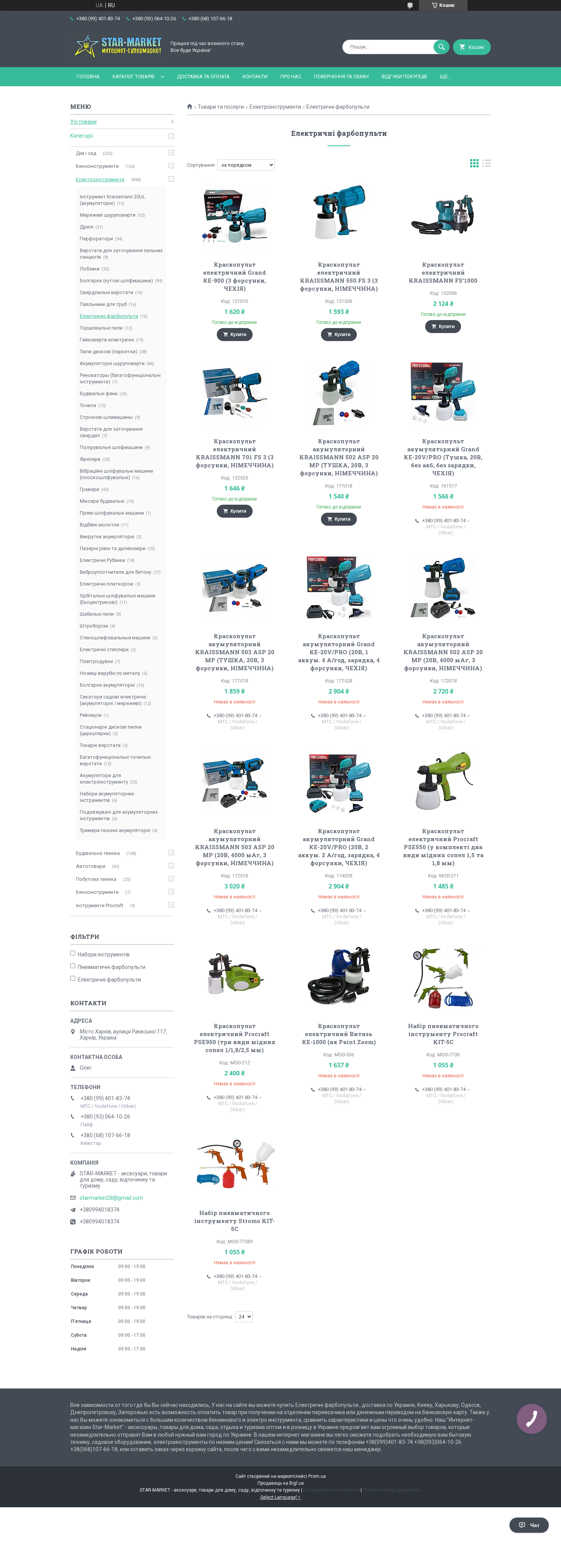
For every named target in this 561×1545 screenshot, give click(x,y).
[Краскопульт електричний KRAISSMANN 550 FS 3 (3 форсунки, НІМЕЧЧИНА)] (339, 216)
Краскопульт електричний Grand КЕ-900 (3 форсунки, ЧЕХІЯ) (234, 276)
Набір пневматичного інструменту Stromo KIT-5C (234, 1221)
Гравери (89, 489)
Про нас (290, 76)
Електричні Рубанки (102, 560)
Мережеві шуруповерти (107, 215)
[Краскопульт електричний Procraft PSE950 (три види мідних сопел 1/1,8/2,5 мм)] (234, 977)
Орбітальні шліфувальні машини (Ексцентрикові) (117, 599)
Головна (88, 76)
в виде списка (486, 165)
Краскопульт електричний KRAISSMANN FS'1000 (443, 272)
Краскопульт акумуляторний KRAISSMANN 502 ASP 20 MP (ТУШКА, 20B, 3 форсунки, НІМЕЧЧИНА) (339, 457)
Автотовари (90, 866)
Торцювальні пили (101, 328)
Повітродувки (96, 661)
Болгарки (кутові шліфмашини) (116, 280)
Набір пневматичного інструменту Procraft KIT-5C (443, 1034)
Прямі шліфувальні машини (112, 513)
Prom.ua (317, 1476)
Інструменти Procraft (99, 905)
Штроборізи (94, 626)
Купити (238, 334)
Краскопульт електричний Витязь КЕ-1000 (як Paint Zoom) (339, 1034)
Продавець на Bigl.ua (281, 1483)
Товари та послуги (221, 107)
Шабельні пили (97, 614)
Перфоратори (96, 238)
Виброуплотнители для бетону (115, 572)
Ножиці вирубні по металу (110, 673)
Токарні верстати (100, 745)
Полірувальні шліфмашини (111, 447)
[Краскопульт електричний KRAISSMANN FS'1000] (443, 216)
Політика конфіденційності (392, 1490)
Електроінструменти (275, 107)
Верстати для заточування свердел (111, 432)
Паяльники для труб (103, 304)
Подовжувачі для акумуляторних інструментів (119, 815)
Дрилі (87, 227)
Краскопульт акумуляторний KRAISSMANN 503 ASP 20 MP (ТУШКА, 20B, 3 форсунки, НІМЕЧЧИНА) (234, 652)
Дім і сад (86, 153)
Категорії (81, 136)
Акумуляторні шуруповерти (112, 363)
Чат (535, 1525)
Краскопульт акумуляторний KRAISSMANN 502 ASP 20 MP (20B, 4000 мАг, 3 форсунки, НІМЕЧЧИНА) (443, 652)
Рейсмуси (91, 715)
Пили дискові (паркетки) (108, 351)
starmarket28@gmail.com (111, 1198)
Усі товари (83, 122)
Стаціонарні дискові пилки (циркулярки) (111, 730)
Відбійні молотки (99, 525)
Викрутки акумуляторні (107, 536)
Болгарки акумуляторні (107, 685)
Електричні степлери (104, 649)
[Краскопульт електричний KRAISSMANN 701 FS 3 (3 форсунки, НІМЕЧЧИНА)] (234, 392)
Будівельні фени (99, 393)
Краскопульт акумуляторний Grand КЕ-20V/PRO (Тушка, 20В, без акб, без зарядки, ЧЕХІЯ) (443, 457)
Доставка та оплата (203, 76)
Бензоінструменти (97, 166)
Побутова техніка (96, 879)
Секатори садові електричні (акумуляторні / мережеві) (113, 700)
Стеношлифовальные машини (115, 638)
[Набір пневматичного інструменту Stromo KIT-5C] (234, 1164)
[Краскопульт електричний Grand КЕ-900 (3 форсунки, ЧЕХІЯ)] (234, 216)
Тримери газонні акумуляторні (115, 830)
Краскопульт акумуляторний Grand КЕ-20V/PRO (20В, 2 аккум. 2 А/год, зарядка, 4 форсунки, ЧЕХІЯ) (339, 847)
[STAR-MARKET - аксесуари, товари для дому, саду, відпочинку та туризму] (116, 58)
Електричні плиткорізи (106, 584)
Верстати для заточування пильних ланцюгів (121, 254)
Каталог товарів (134, 76)
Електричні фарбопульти (109, 316)
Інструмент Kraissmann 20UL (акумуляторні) (112, 200)
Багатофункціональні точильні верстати (115, 760)
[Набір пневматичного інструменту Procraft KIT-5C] (443, 977)
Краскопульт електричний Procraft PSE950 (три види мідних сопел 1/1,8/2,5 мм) (235, 1038)
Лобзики (90, 269)
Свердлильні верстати (106, 292)
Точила (88, 405)
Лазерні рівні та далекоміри (112, 548)
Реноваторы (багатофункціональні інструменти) (120, 378)
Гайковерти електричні (107, 340)
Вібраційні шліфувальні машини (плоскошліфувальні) (116, 474)
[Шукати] (442, 47)
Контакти (255, 76)
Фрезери (90, 459)
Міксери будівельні (102, 501)
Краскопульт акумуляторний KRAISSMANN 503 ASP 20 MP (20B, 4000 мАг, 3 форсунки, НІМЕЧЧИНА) (234, 847)
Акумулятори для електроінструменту (104, 778)
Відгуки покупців (404, 76)
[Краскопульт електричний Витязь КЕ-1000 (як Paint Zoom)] (339, 977)
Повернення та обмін (341, 76)
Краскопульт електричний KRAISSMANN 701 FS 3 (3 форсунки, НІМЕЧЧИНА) (235, 453)
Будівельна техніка (98, 853)
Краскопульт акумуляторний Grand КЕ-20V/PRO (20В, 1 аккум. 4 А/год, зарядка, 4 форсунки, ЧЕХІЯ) (339, 652)
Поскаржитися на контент (331, 1490)
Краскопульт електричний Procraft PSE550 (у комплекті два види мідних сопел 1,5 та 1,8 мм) (443, 847)
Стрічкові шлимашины (106, 417)
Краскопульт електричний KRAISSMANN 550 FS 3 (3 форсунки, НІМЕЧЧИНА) (339, 276)
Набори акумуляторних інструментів (107, 797)
